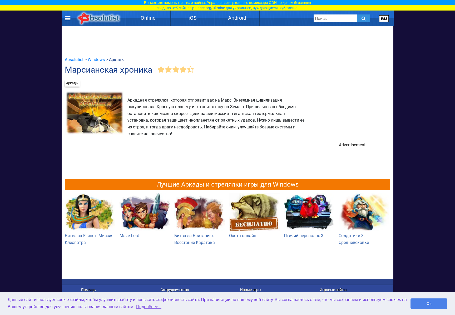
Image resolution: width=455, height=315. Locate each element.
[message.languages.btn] (384, 18)
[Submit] (363, 18)
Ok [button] (429, 304)
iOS (193, 18)
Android (237, 18)
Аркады (72, 83)
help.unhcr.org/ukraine (206, 8)
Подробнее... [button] (148, 306)
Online (148, 18)
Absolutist (74, 59)
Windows (96, 59)
